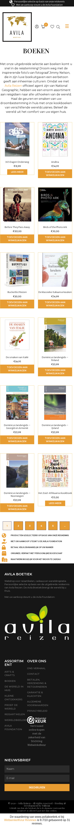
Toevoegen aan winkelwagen (55, 174)
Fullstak (46, 805)
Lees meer (17, 172)
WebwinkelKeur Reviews (20, 820)
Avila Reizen (13, 85)
